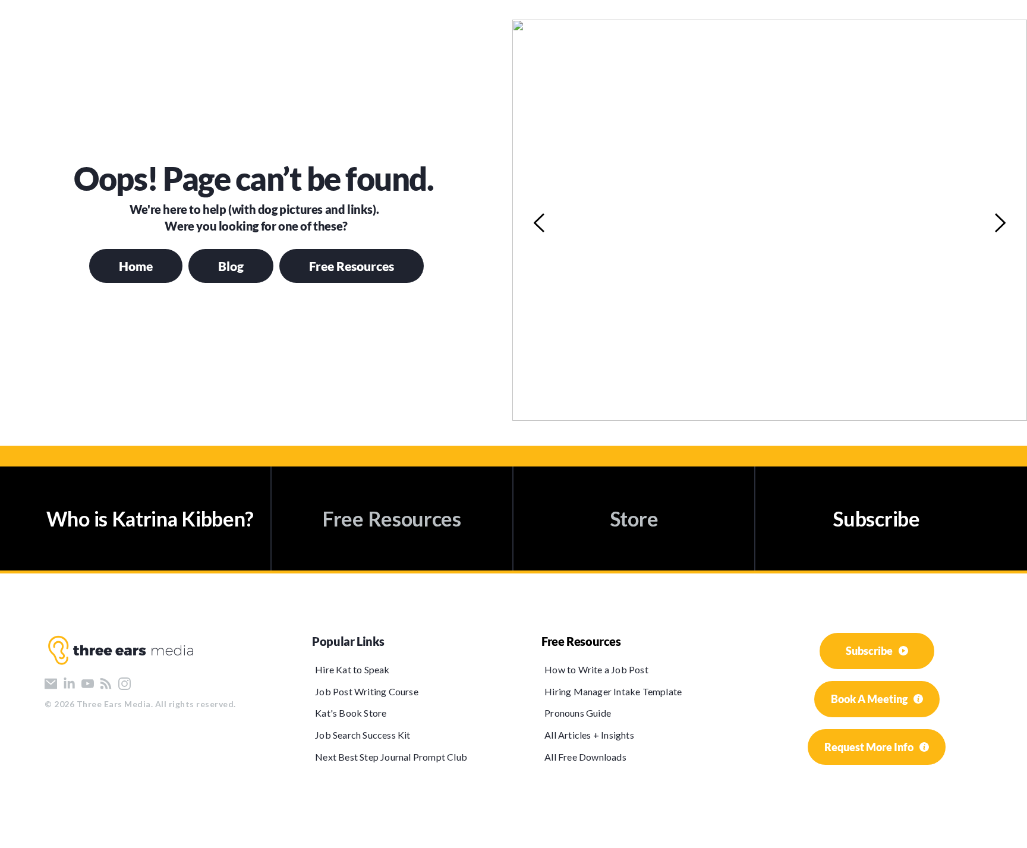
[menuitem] (397, 669)
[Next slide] (999, 222)
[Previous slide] (539, 222)
